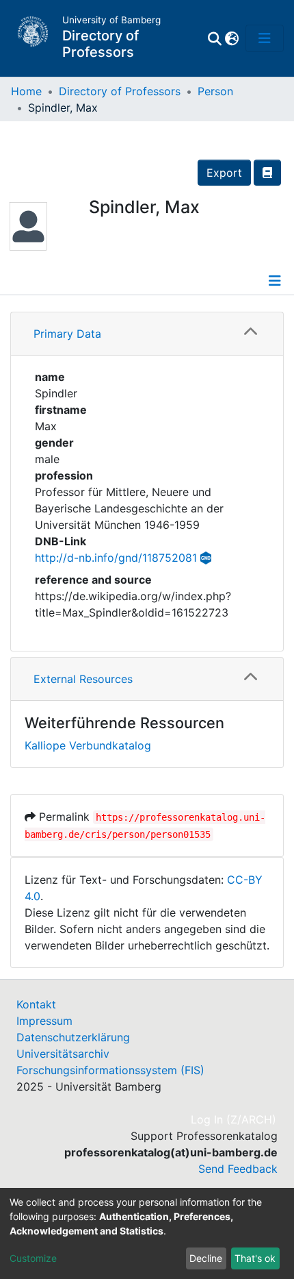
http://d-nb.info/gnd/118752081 (116, 557)
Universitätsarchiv (62, 1053)
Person (215, 91)
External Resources (83, 679)
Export (224, 172)
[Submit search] (214, 38)
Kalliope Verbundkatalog (88, 745)
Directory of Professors (120, 91)
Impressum (44, 1021)
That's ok (255, 1258)
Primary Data (67, 333)
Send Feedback (238, 1169)
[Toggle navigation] (264, 38)
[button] (231, 38)
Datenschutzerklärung (73, 1037)
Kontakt (36, 1004)
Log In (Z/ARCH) (234, 1119)
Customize (33, 1258)
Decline (205, 1258)
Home (26, 91)
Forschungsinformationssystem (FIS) (110, 1070)
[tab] (147, 334)
